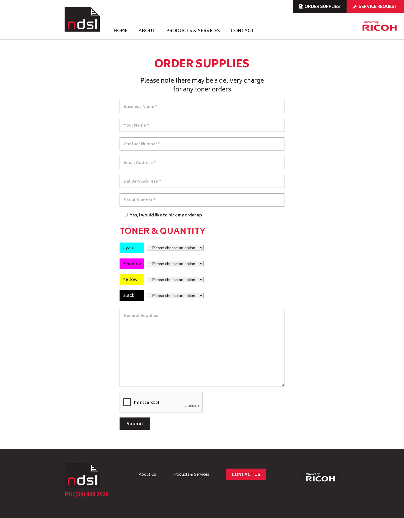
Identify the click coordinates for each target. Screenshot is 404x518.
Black (128, 296)
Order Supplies (322, 7)
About (147, 31)
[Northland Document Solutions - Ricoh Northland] (82, 19)
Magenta (132, 264)
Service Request (378, 7)
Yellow (130, 280)
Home (121, 31)
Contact (242, 31)
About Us (147, 475)
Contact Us (246, 475)
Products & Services (193, 31)
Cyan (127, 248)
